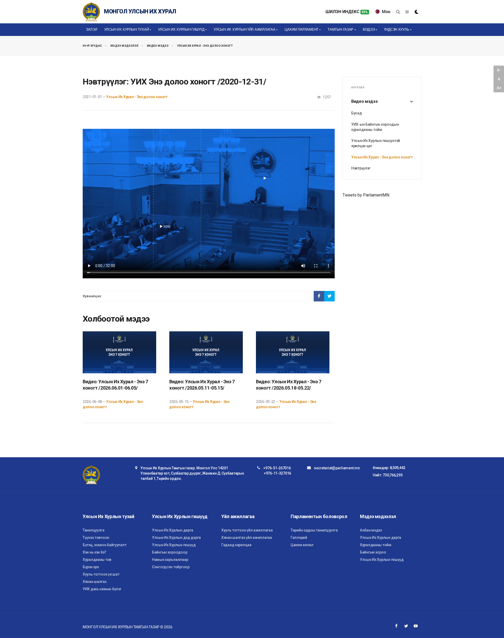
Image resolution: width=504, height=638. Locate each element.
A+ (499, 88)
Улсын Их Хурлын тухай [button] (126, 29)
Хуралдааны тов (97, 559)
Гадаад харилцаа (236, 545)
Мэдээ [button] (369, 29)
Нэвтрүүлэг (360, 168)
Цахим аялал (302, 545)
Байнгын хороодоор (169, 552)
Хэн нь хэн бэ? (94, 552)
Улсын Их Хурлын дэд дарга (176, 537)
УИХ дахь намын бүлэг (102, 589)
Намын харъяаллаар (170, 559)
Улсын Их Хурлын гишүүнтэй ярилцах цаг (375, 143)
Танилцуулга (93, 530)
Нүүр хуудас (92, 45)
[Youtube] (416, 626)
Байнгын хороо (373, 552)
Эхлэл (91, 29)
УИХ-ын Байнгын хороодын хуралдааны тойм (375, 127)
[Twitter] (406, 626)
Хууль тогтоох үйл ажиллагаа (246, 530)
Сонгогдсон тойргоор (171, 567)
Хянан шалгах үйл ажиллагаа (246, 537)
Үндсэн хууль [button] (396, 29)
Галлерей (299, 537)
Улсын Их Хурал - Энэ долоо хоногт (205, 45)
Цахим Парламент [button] (301, 29)
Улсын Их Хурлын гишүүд (174, 545)
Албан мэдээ (371, 530)
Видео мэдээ (158, 45)
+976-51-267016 (277, 468)
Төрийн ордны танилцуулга (314, 530)
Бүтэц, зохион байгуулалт (104, 545)
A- (499, 70)
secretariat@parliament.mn (337, 468)
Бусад (356, 113)
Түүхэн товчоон (96, 537)
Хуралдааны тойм (375, 545)
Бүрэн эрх (91, 567)
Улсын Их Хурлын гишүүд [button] (181, 29)
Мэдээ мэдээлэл (125, 45)
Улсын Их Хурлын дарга (172, 530)
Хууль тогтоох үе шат (101, 574)
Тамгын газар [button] (340, 29)
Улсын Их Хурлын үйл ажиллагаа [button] (244, 29)
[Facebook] (396, 626)
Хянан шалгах (95, 581)
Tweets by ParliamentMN (366, 195)
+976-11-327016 (277, 473)
